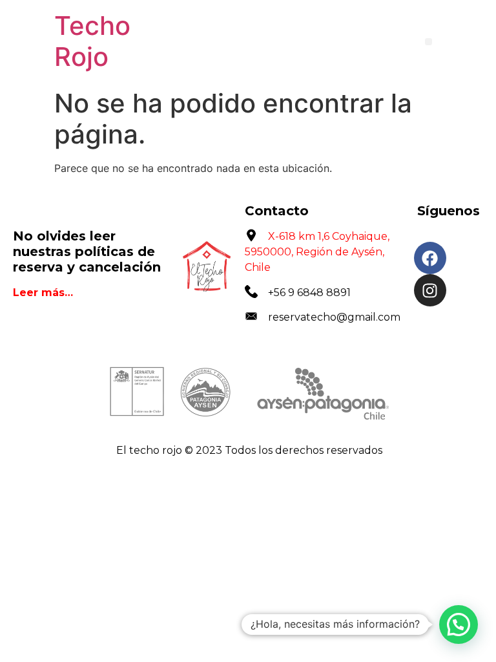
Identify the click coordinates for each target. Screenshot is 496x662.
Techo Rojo (92, 41)
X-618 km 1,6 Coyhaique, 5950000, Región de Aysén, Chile (317, 251)
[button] (428, 41)
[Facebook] (430, 258)
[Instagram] (430, 290)
